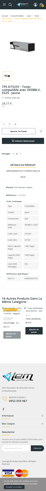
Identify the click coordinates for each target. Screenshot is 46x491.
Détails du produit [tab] (23, 164)
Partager (13, 154)
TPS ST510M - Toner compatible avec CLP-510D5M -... (12, 323)
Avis (23, 176)
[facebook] (3, 409)
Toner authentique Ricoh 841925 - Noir (34, 319)
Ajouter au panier (18, 131)
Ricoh (27, 315)
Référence (11, 195)
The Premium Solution (23, 187)
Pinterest (20, 154)
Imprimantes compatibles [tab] (23, 170)
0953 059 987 (18, 400)
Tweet (17, 154)
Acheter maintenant (25, 141)
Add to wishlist (41, 131)
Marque (9, 187)
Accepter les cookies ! (14, 487)
